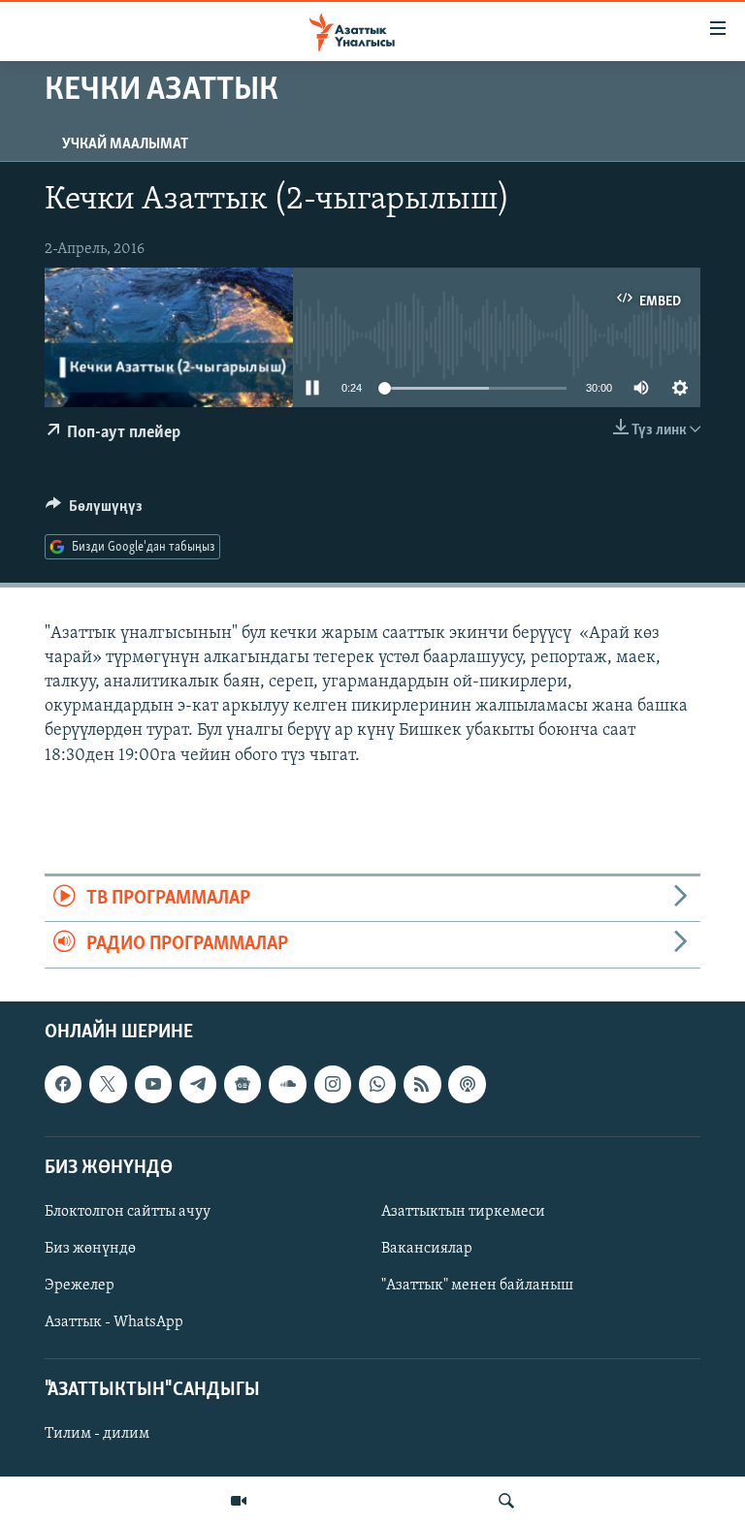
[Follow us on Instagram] (332, 1083)
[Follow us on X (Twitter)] (107, 1083)
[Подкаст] (466, 1083)
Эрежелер (79, 1285)
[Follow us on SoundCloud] (287, 1083)
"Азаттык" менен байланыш (477, 1285)
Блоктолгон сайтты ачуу (128, 1211)
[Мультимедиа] (239, 1501)
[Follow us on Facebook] (63, 1083)
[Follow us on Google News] (242, 1083)
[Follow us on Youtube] (153, 1083)
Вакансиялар (426, 1248)
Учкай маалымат (125, 144)
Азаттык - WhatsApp (114, 1322)
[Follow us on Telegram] (197, 1083)
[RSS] (422, 1083)
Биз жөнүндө (90, 1248)
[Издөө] (506, 1501)
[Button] (94, 510)
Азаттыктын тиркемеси (463, 1211)
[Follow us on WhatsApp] (377, 1083)
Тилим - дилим (97, 1434)
